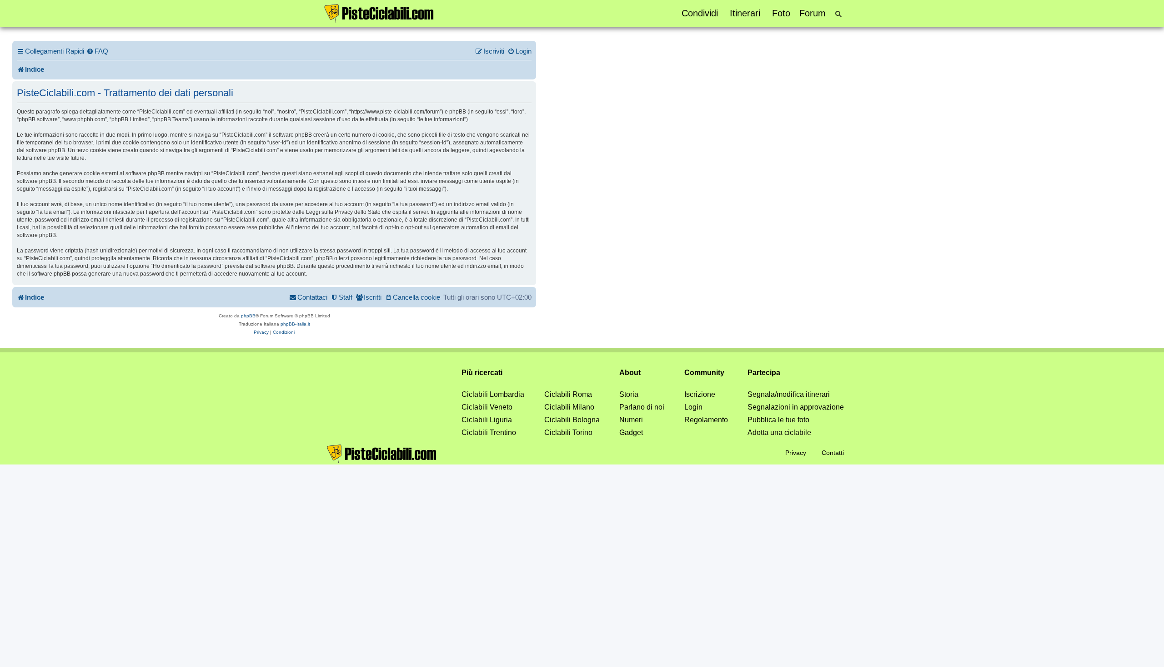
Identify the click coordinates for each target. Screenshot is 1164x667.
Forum (812, 13)
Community (704, 372)
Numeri (631, 420)
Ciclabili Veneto (487, 407)
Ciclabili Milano (569, 407)
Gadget (631, 432)
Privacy (795, 452)
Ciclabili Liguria (487, 420)
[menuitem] (97, 51)
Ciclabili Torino (568, 432)
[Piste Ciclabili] (379, 12)
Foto (781, 13)
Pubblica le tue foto (778, 420)
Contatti (833, 452)
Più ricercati (482, 372)
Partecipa (764, 372)
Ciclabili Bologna (572, 420)
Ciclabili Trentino (489, 432)
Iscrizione (699, 394)
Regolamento (706, 420)
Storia (628, 394)
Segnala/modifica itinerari (789, 394)
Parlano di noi (641, 407)
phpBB (248, 315)
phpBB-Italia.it (295, 323)
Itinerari (745, 13)
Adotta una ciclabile (779, 432)
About (630, 372)
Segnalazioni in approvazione (796, 407)
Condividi (700, 13)
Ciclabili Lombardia (493, 394)
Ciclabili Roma (568, 394)
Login (693, 407)
